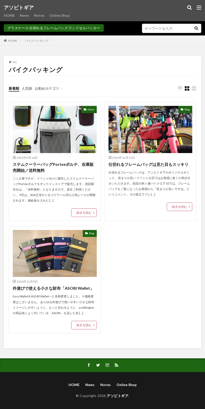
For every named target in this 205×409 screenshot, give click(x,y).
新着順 (14, 88)
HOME (9, 15)
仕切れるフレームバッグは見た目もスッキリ (148, 164)
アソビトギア (19, 7)
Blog (187, 109)
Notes (39, 15)
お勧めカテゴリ (47, 88)
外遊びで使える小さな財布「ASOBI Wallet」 (53, 288)
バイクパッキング (37, 40)
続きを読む (84, 212)
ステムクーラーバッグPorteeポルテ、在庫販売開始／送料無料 (53, 167)
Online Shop (60, 15)
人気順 (27, 88)
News (24, 15)
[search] (196, 28)
